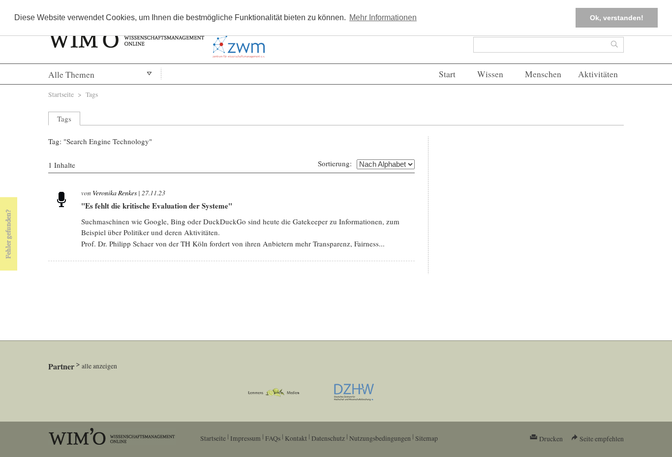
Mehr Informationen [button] (383, 17)
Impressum (245, 438)
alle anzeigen (99, 365)
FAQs (272, 438)
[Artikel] (61, 199)
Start (447, 74)
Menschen (543, 74)
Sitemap (426, 438)
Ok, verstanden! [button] (616, 18)
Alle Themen (71, 74)
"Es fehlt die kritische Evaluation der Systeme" (156, 205)
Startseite (61, 94)
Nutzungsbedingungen (380, 438)
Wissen (490, 74)
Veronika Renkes (114, 192)
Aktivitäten (598, 74)
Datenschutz (328, 438)
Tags (92, 94)
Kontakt (296, 438)
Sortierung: (335, 163)
